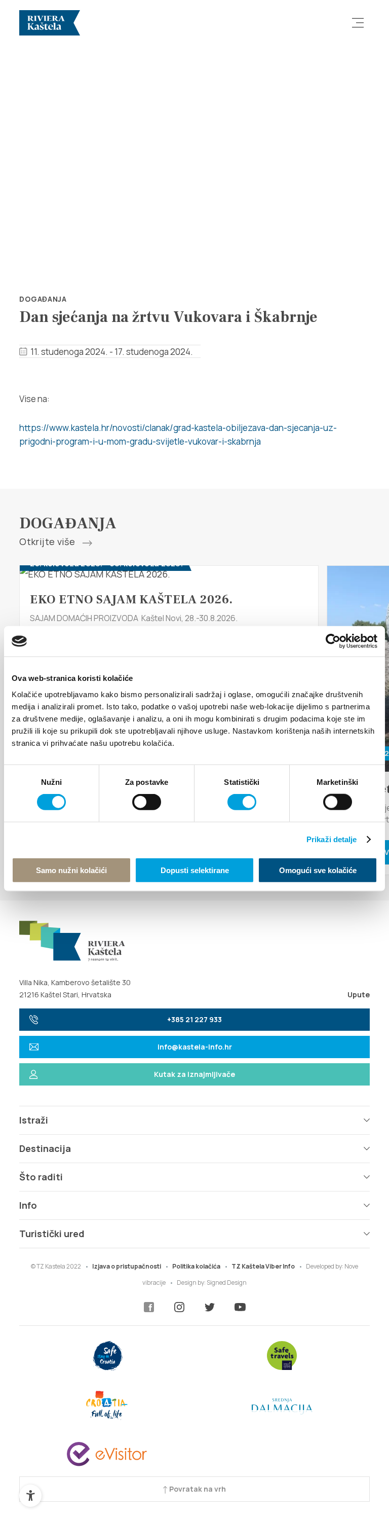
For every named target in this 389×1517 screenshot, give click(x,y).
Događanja (42, 299)
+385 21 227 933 (194, 1019)
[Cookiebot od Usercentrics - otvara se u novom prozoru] (333, 641)
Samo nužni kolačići (71, 869)
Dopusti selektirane (195, 869)
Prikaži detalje (331, 839)
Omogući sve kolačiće (318, 869)
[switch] (146, 802)
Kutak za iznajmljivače (194, 1074)
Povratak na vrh (197, 1489)
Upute (358, 994)
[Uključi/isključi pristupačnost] (30, 1496)
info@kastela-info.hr (195, 1047)
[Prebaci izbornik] (358, 22)
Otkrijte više (48, 542)
